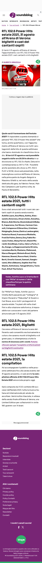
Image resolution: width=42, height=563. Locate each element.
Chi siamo (7, 488)
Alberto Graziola (12, 62)
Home (4, 25)
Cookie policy (8, 495)
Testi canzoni (8, 470)
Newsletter (7, 512)
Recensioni (24, 21)
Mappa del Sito (9, 509)
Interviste (14, 21)
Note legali (7, 505)
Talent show (7, 476)
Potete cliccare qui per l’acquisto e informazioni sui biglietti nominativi (21, 345)
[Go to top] (37, 555)
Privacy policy (8, 492)
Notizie (5, 21)
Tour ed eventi (8, 473)
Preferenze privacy (10, 502)
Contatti (6, 515)
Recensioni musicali (10, 456)
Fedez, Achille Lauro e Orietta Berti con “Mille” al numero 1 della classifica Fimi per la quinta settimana (22, 281)
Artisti (34, 21)
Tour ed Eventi (14, 25)
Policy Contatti (9, 498)
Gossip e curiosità (10, 463)
